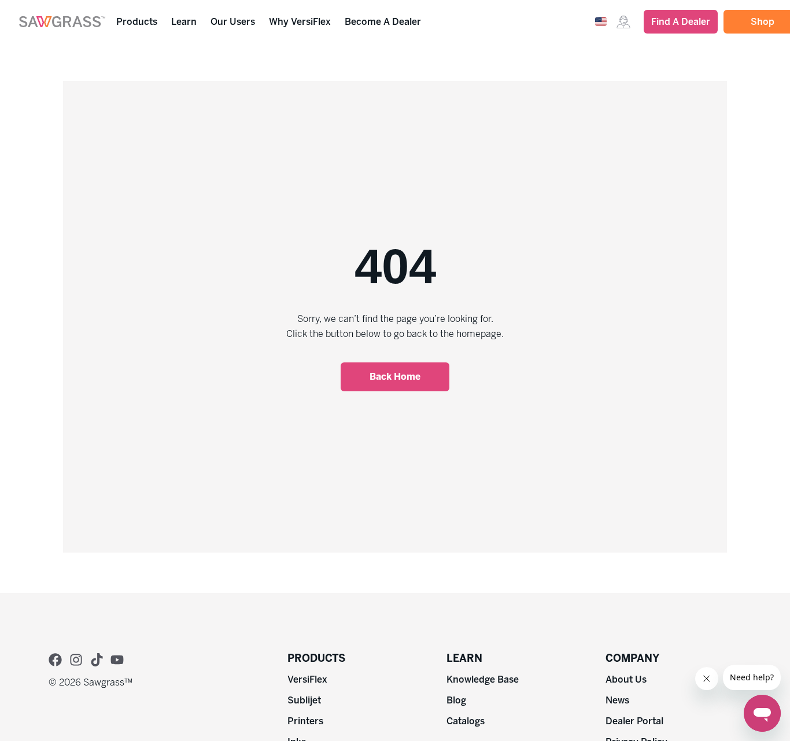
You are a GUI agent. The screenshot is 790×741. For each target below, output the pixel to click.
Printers (305, 721)
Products (136, 21)
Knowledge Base (482, 679)
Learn (184, 21)
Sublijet (304, 700)
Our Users (233, 21)
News (617, 700)
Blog (456, 700)
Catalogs (465, 721)
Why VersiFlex (300, 21)
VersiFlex (307, 679)
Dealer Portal (634, 721)
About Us (626, 679)
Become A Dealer (383, 21)
